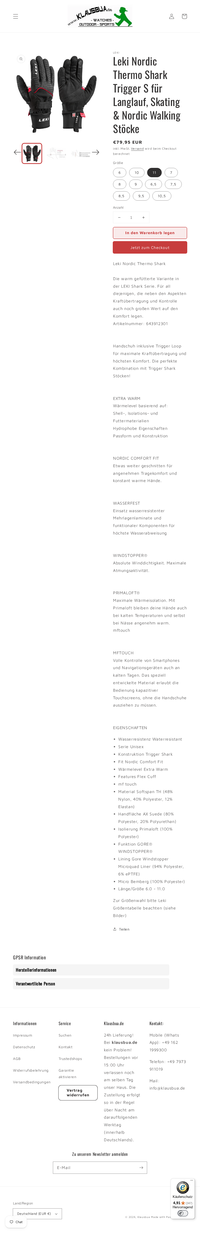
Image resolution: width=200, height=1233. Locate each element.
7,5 (173, 184)
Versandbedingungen (32, 1082)
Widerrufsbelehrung (31, 1070)
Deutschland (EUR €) (34, 1213)
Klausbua (144, 1216)
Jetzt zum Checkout (150, 247)
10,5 (162, 196)
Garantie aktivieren (68, 1073)
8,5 (121, 196)
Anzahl (118, 207)
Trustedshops (70, 1058)
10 (137, 172)
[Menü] (192, 1181)
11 (154, 172)
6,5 (154, 184)
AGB (17, 1058)
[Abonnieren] (141, 1167)
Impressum (22, 1035)
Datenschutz (24, 1047)
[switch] (183, 1213)
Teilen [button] (124, 929)
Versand (137, 148)
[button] (15, 16)
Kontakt (66, 1047)
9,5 (141, 196)
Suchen (65, 1035)
